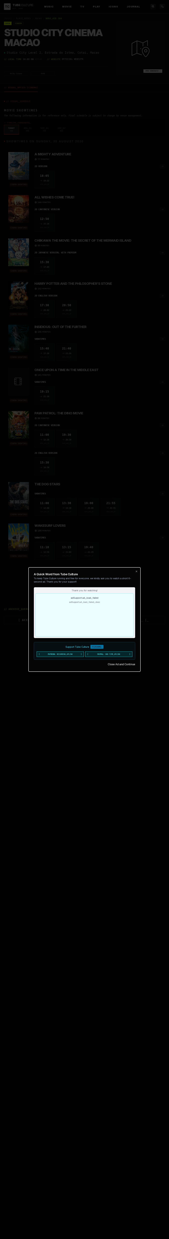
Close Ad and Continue (121, 664)
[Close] (136, 571)
